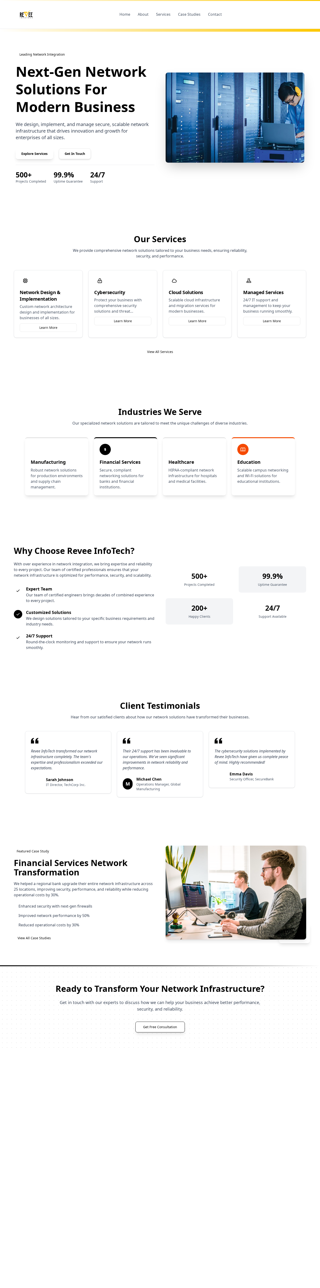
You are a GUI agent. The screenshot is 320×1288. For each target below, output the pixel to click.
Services (163, 14)
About (143, 14)
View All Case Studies (34, 938)
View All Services (160, 351)
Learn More (48, 327)
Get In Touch (75, 153)
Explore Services (34, 153)
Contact (215, 14)
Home (124, 14)
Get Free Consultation (160, 1027)
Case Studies (189, 14)
